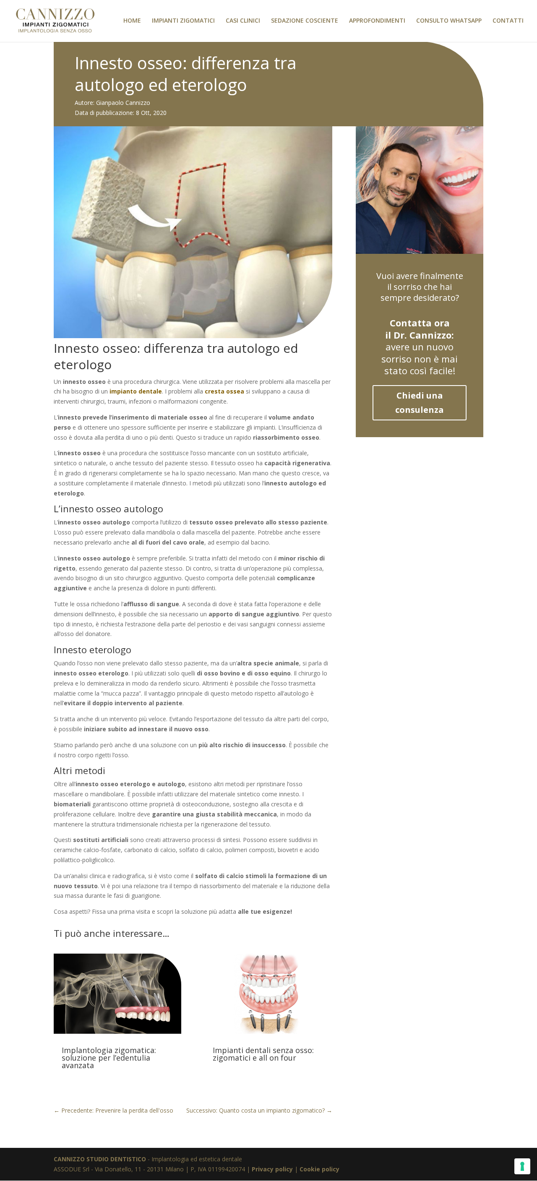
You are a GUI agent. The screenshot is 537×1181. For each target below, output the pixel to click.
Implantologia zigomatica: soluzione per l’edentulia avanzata (109, 1057)
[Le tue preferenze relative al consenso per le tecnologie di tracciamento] (522, 1166)
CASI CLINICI (243, 21)
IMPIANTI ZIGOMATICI (183, 21)
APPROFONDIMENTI (377, 21)
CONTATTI (508, 21)
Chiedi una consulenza (419, 402)
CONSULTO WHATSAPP (449, 21)
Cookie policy (319, 1169)
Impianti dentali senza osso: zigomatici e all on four (263, 1054)
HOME (132, 21)
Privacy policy (272, 1169)
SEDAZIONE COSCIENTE (304, 21)
